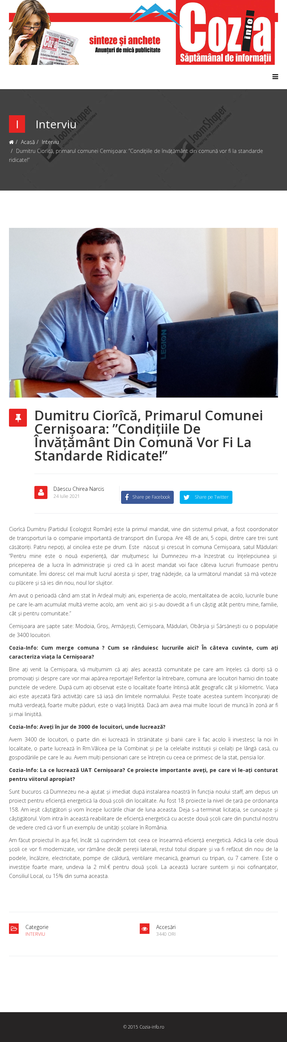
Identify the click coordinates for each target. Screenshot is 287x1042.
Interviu (50, 141)
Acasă (28, 141)
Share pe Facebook (151, 497)
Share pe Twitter (211, 497)
